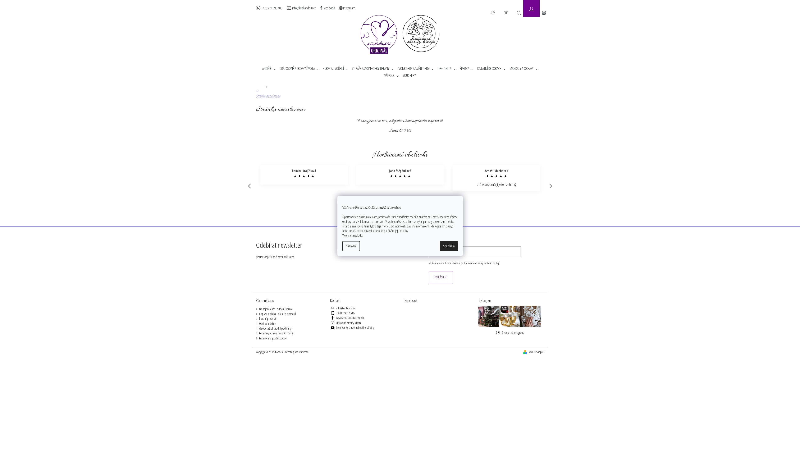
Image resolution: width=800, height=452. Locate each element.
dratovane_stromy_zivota (348, 323)
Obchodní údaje (267, 324)
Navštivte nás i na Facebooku (350, 318)
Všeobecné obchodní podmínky (275, 328)
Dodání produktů (267, 319)
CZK (493, 12)
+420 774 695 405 (271, 7)
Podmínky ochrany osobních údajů (276, 333)
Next (551, 186)
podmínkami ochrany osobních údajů (480, 263)
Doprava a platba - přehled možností (277, 314)
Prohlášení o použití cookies (273, 338)
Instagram (349, 7)
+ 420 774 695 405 (345, 313)
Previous (249, 186)
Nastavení (351, 246)
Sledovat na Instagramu (513, 333)
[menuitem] (269, 68)
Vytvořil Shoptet (536, 352)
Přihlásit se (440, 277)
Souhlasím (449, 246)
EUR (506, 12)
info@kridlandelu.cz (304, 7)
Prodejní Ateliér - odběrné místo (275, 309)
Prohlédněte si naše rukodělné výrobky (355, 328)
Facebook (328, 7)
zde (360, 235)
